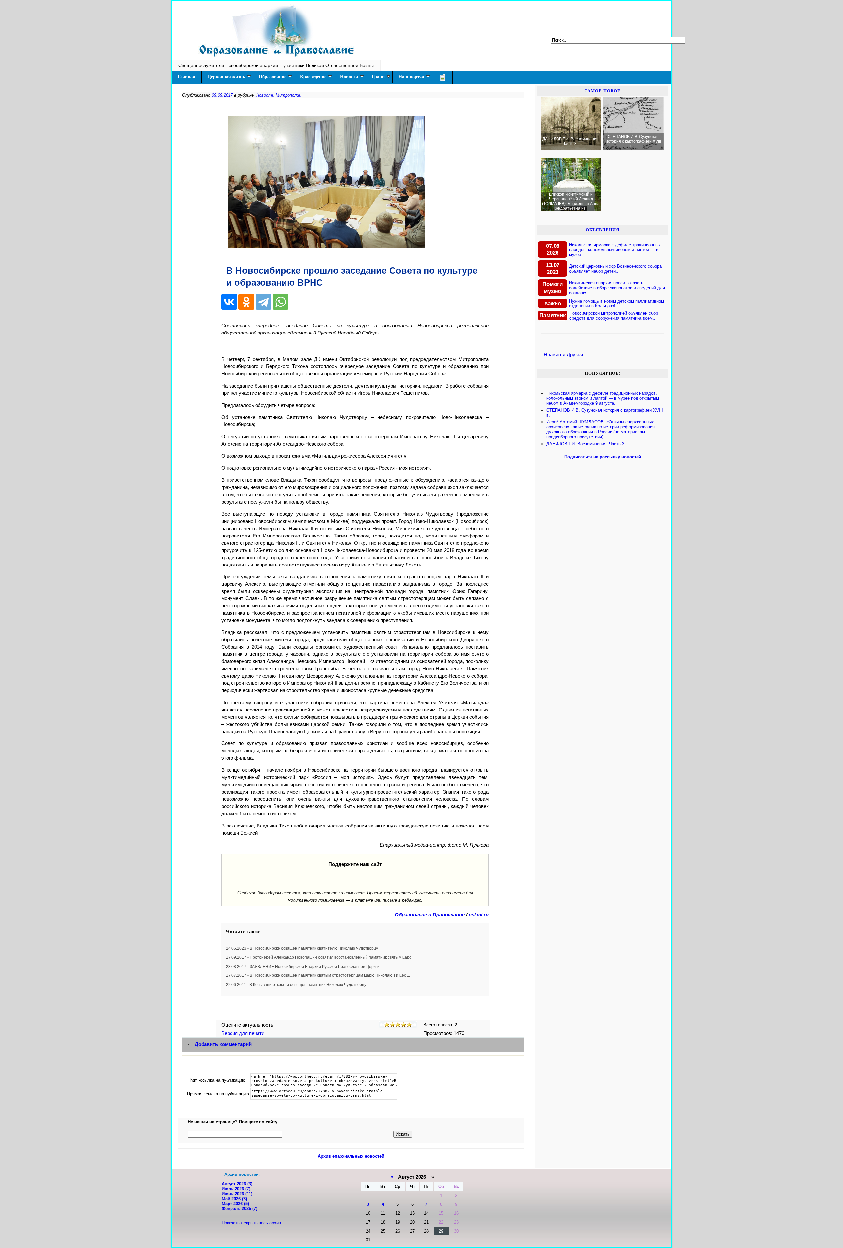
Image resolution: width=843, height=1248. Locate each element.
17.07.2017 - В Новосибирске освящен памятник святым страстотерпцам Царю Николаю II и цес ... (318, 975)
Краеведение (313, 76)
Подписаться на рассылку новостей (602, 456)
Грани (378, 76)
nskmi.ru (479, 914)
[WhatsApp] (280, 302)
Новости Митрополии (278, 95)
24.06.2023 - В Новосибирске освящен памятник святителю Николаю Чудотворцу (302, 948)
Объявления (602, 229)
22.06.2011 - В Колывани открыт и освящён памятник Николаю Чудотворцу (296, 984)
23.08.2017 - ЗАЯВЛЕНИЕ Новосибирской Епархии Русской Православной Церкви (303, 966)
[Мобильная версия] (442, 77)
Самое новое (603, 90)
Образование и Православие (430, 914)
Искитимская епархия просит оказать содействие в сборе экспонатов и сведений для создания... (617, 287)
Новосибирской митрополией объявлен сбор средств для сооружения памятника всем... (613, 316)
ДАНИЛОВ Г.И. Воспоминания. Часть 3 (585, 443)
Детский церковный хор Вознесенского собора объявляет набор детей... (615, 269)
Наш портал (411, 76)
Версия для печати (243, 1033)
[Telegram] (263, 302)
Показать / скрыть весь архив (251, 1222)
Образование (272, 76)
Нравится (554, 354)
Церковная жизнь (226, 76)
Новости (349, 76)
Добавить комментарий (223, 1044)
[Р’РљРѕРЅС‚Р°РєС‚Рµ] (229, 302)
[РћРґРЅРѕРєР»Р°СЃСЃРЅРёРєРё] (246, 302)
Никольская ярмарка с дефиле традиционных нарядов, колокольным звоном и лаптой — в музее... (615, 249)
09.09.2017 (222, 95)
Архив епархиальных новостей (351, 1156)
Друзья (575, 354)
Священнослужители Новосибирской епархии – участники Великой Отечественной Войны (276, 65)
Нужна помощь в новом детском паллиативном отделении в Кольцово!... (616, 303)
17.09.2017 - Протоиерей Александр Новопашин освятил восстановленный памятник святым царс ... (320, 957)
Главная (186, 76)
